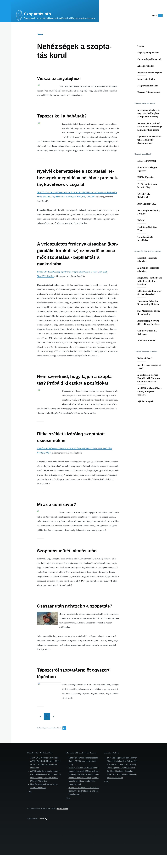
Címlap (40, 34)
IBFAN (140, 220)
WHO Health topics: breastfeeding (147, 185)
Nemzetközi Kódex (146, 79)
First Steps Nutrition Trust (147, 228)
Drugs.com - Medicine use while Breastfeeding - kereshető (149, 281)
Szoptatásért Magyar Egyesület (147, 169)
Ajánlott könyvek (145, 401)
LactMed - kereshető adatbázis (147, 259)
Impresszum (62, 808)
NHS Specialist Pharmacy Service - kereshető (149, 292)
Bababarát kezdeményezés (149, 72)
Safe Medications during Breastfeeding (148, 312)
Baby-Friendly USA (146, 203)
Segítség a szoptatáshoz (148, 52)
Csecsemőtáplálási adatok (149, 59)
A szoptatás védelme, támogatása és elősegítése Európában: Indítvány (148, 113)
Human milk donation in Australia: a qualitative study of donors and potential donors (84, 791)
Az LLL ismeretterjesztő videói (149, 366)
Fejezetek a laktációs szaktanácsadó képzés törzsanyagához (149, 140)
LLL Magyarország (146, 160)
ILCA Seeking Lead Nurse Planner (122, 758)
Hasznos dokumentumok (149, 92)
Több (29, 791)
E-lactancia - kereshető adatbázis (148, 269)
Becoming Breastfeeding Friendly (148, 212)
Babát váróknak (145, 358)
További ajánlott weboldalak (145, 238)
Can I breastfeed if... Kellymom (147, 332)
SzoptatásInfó (37, 14)
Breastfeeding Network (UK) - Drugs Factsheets (148, 322)
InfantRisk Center (146, 340)
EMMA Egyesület (145, 177)
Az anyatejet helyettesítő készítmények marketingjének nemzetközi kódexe (149, 126)
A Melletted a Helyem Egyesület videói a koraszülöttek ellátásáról (148, 378)
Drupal (41, 818)
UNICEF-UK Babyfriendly (143, 195)
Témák (140, 45)
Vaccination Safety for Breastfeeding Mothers (148, 302)
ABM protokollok (145, 65)
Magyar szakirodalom (147, 85)
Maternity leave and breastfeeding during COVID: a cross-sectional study (83, 761)
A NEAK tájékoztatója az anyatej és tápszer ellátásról (149, 391)
